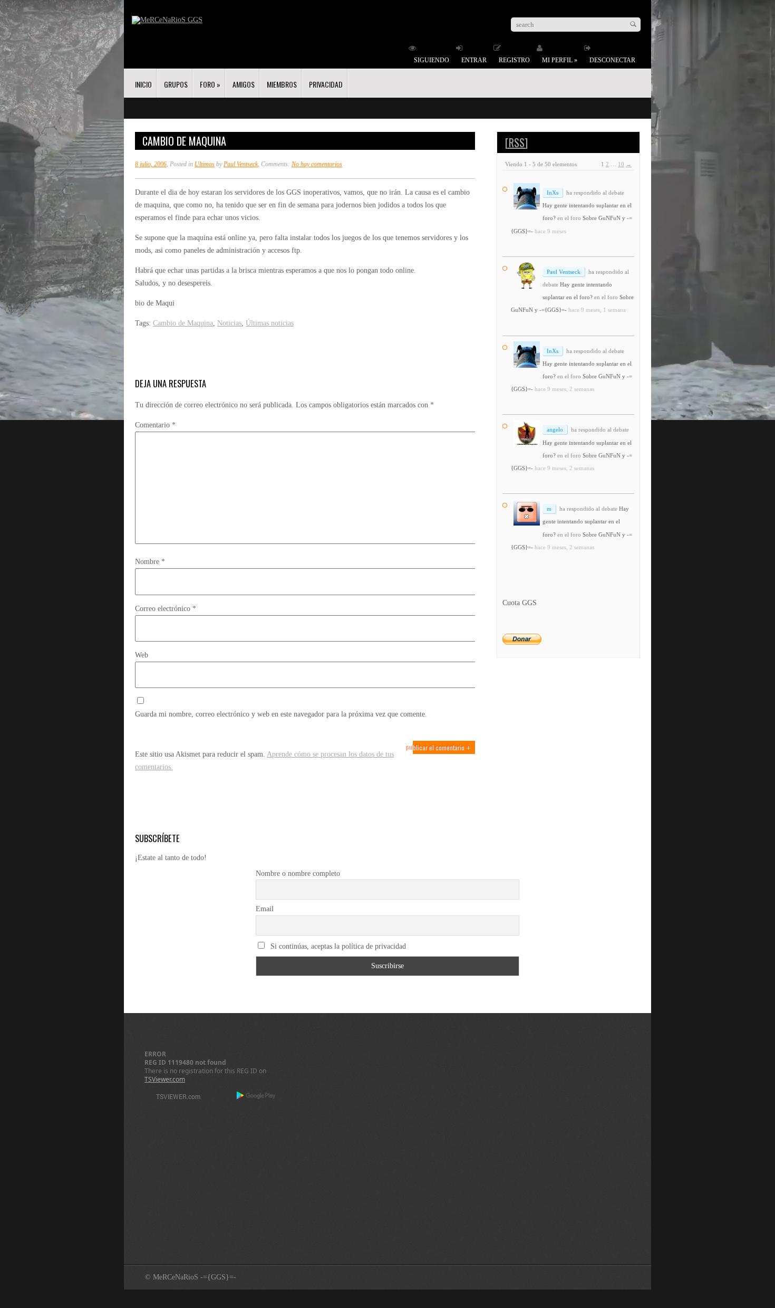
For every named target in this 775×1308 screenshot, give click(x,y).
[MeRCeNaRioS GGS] (167, 20)
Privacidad (326, 84)
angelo (555, 429)
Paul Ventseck (241, 164)
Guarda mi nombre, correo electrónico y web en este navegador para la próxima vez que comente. (281, 714)
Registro (514, 60)
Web (141, 655)
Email (265, 909)
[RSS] (516, 142)
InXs (552, 192)
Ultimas (205, 164)
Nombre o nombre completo (298, 873)
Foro (210, 84)
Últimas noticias (270, 323)
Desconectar (612, 60)
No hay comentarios (317, 164)
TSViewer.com (164, 1079)
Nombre (150, 562)
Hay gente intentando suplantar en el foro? (585, 521)
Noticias (229, 323)
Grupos (176, 84)
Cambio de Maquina (183, 323)
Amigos (243, 84)
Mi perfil (559, 60)
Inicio (143, 84)
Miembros (282, 84)
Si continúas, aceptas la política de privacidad (337, 946)
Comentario (155, 425)
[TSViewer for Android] (256, 1096)
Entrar (474, 60)
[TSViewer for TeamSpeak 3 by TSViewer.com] (174, 1098)
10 (621, 164)
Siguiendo (431, 60)
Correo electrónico (165, 609)
